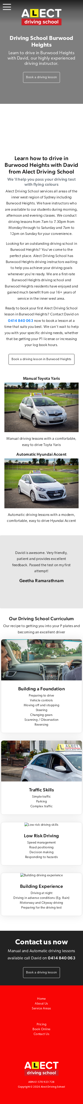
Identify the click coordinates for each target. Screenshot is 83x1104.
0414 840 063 (20, 320)
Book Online (41, 1029)
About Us (41, 1003)
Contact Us (42, 1034)
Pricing (41, 1024)
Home (41, 999)
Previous (7, 571)
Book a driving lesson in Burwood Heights (41, 359)
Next (76, 571)
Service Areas (41, 1008)
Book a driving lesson (41, 77)
